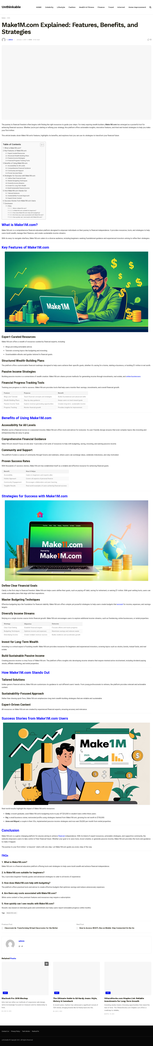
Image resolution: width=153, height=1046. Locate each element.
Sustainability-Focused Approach (18, 196)
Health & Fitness (86, 7)
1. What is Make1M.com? (18, 208)
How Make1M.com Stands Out (15, 191)
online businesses (133, 376)
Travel (111, 7)
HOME (39, 7)
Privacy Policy (15, 1031)
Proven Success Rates (15, 173)
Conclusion (8, 203)
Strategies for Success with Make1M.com (19, 176)
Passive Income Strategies (16, 158)
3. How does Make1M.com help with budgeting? (25, 213)
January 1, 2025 (21, 39)
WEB (8, 18)
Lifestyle (61, 7)
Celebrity (49, 7)
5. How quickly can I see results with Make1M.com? (26, 217)
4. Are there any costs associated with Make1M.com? (27, 215)
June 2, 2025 (58, 1011)
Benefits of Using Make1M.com (15, 163)
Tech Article (26, 1031)
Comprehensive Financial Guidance (19, 168)
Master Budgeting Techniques (17, 181)
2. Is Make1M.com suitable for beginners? (23, 210)
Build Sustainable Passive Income (18, 188)
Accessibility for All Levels (16, 166)
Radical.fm (35, 1031)
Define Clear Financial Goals (17, 178)
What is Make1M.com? (12, 148)
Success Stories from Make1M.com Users (20, 201)
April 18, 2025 (109, 1014)
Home (3, 18)
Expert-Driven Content (15, 198)
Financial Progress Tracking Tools (19, 160)
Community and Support (16, 170)
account (120, 604)
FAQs (9, 206)
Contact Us (5, 1031)
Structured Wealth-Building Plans (18, 156)
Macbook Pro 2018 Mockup (15, 998)
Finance (101, 7)
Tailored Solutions (13, 193)
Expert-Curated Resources (16, 153)
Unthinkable (11, 7)
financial (61, 836)
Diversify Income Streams (16, 183)
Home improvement (137, 7)
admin (10, 39)
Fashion (72, 7)
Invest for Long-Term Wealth (17, 185)
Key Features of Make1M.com (15, 151)
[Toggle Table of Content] (40, 145)
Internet (121, 7)
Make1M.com (11, 913)
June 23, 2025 (7, 1011)
